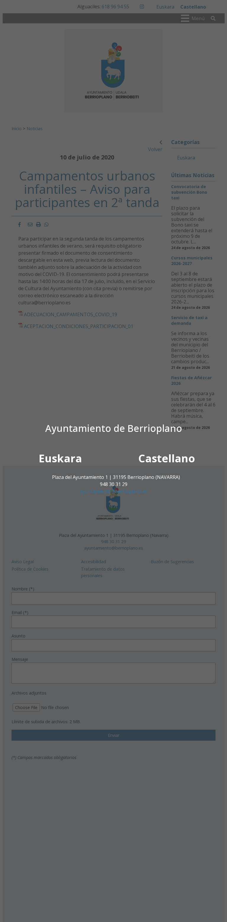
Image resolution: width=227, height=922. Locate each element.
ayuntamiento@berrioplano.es (113, 491)
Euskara (60, 458)
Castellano (166, 458)
